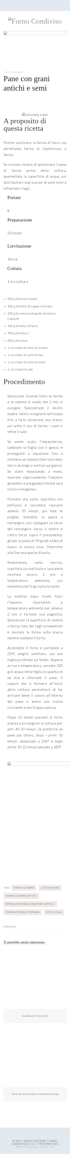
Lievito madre (13, 72)
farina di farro (24, 888)
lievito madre (50, 888)
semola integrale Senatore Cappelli (30, 904)
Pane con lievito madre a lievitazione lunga (35, 1094)
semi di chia (54, 912)
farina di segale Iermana (22, 912)
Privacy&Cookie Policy (35, 1146)
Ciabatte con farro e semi (35, 1016)
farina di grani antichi (21, 896)
